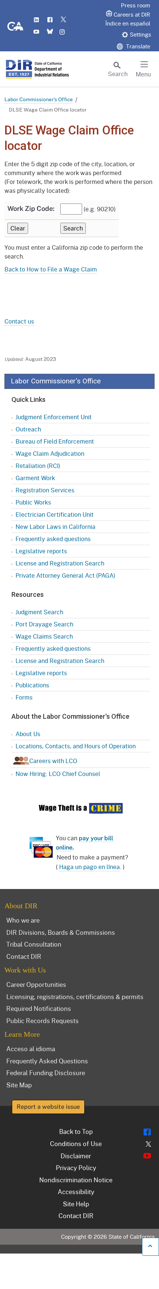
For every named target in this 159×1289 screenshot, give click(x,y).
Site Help (76, 1203)
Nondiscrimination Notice (75, 1179)
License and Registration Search (60, 563)
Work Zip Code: (30, 208)
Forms (24, 697)
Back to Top (76, 1131)
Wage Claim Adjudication (50, 453)
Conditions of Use (76, 1143)
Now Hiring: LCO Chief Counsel (58, 773)
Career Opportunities (36, 984)
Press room (135, 5)
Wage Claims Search (44, 636)
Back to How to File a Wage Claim (50, 269)
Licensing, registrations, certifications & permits (74, 996)
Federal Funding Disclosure (45, 1072)
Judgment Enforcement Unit (54, 417)
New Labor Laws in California (55, 526)
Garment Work (35, 477)
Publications (32, 685)
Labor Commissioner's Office (38, 99)
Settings (140, 34)
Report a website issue (48, 1106)
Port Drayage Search (44, 624)
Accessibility (76, 1191)
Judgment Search (39, 612)
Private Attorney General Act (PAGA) (65, 575)
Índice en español (127, 23)
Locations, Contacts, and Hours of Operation (76, 746)
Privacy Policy (76, 1167)
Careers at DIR (132, 14)
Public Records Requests (42, 1020)
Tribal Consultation (33, 944)
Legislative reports (41, 551)
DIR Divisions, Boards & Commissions (60, 932)
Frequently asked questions (53, 538)
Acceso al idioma (30, 1048)
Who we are (23, 920)
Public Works (33, 502)
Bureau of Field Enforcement (55, 441)
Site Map (19, 1084)
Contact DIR (23, 956)
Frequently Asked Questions (47, 1060)
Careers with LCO (53, 760)
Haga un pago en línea (89, 866)
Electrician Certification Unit (55, 514)
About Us (28, 733)
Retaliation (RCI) (38, 465)
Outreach (28, 429)
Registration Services (45, 490)
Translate (137, 46)
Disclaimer (76, 1155)
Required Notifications (38, 1008)
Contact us (19, 321)
